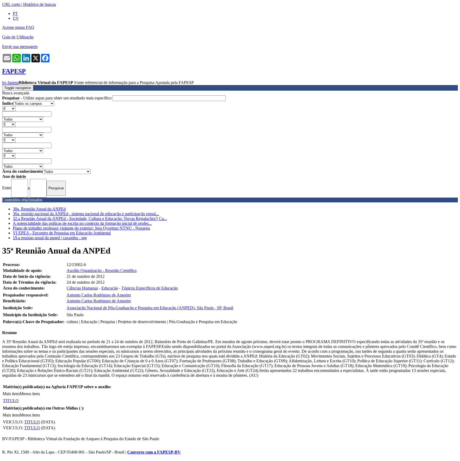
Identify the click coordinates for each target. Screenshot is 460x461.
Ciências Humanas (82, 288)
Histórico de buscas (39, 4)
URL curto (11, 4)
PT (15, 13)
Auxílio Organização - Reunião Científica (102, 270)
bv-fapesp (10, 82)
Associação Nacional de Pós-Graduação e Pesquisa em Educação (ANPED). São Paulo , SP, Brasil (150, 308)
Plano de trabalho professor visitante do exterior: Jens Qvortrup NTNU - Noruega (81, 228)
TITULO (11, 400)
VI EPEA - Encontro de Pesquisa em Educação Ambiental (62, 233)
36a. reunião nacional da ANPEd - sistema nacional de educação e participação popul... (86, 213)
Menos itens (30, 393)
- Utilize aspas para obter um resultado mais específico (57, 98)
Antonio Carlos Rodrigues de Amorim (99, 295)
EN (16, 18)
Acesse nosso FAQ (18, 27)
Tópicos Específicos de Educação (149, 288)
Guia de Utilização (18, 37)
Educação (109, 288)
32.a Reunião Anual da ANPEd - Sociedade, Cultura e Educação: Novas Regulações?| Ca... (90, 218)
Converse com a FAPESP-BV (154, 452)
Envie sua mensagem (20, 46)
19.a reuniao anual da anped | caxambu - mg (50, 237)
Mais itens (11, 393)
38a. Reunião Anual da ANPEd (39, 209)
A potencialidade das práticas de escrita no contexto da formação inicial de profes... (82, 223)
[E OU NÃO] (8, 108)
